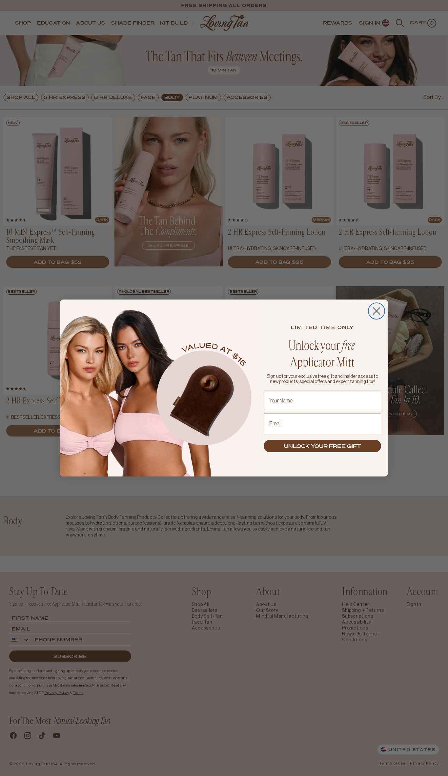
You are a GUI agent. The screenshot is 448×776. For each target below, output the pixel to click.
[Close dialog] (376, 311)
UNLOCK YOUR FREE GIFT (322, 446)
